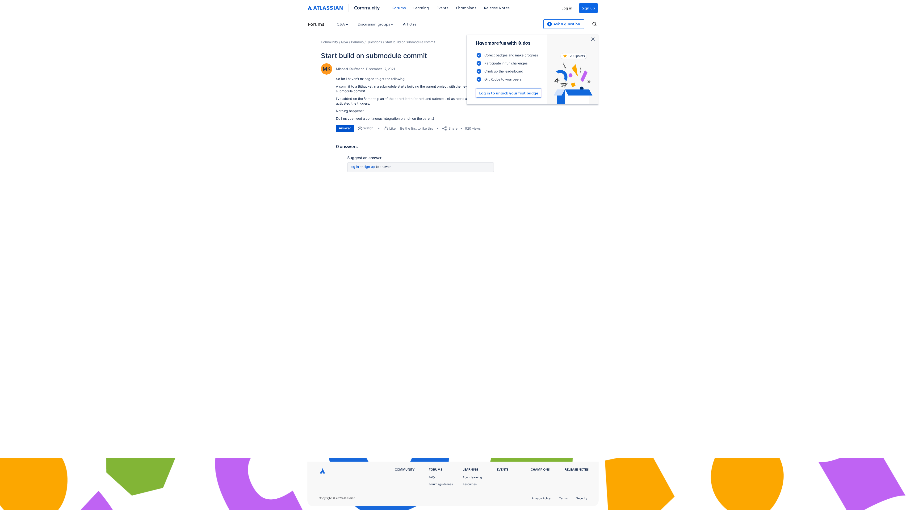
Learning (421, 7)
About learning (472, 477)
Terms (563, 498)
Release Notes (497, 7)
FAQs (432, 477)
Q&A (341, 23)
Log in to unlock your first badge (508, 93)
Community (367, 7)
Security (581, 498)
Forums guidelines (441, 484)
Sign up (588, 7)
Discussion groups (374, 23)
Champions (466, 7)
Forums (399, 7)
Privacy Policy (541, 498)
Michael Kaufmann (350, 69)
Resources (470, 484)
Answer (345, 128)
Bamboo (357, 42)
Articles (409, 23)
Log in (567, 7)
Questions (374, 42)
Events (442, 7)
